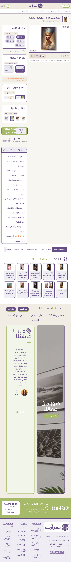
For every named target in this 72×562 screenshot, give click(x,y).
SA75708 (32, 50)
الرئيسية (66, 11)
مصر (48, 11)
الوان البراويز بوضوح (10, 113)
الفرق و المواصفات (10, 63)
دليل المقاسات (10, 33)
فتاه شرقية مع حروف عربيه (9, 292)
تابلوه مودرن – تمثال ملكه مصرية (48, 274)
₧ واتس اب (13, 141)
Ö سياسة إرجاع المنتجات (14, 227)
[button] (23, 412)
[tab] (59, 249)
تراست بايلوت (18, 241)
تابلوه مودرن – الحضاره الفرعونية (22, 292)
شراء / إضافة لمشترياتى (10, 131)
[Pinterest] (54, 552)
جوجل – (10, 236)
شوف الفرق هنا (9, 93)
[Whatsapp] (51, 552)
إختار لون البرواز (17, 108)
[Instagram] (59, 552)
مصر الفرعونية (41, 11)
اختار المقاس (18, 28)
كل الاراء (11, 309)
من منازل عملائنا (51, 416)
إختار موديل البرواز (16, 88)
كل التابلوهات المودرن (57, 11)
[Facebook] (62, 552)
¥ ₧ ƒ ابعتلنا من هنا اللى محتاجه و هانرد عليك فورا (10, 508)
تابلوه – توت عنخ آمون (62, 292)
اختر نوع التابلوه (17, 58)
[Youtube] (56, 552)
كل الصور (23, 309)
